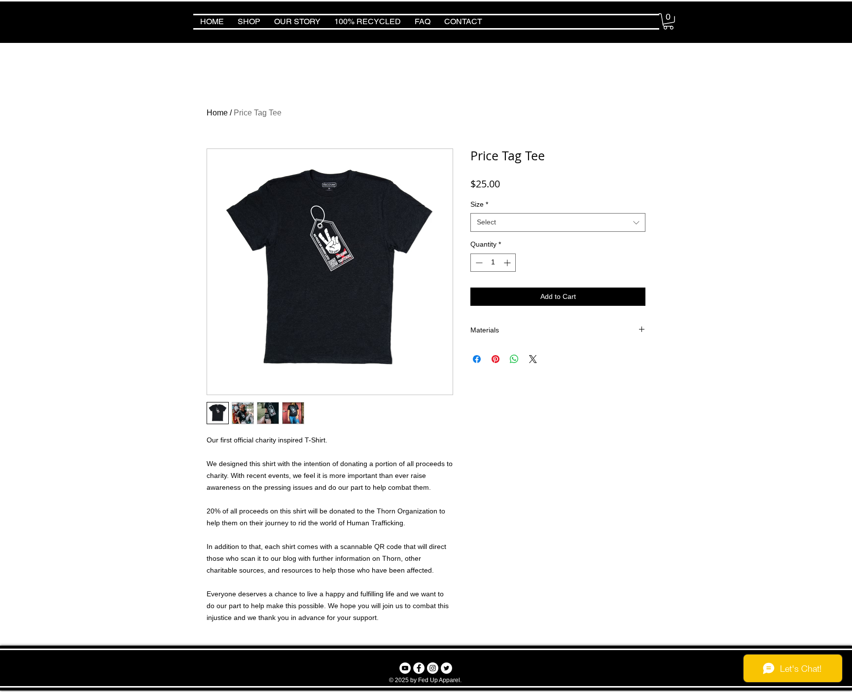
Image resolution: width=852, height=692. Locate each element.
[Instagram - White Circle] (432, 668)
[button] (668, 21)
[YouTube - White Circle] (405, 668)
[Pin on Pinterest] (495, 359)
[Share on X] (533, 359)
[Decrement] (478, 262)
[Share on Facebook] (477, 359)
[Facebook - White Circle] (419, 668)
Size (479, 204)
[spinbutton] (493, 262)
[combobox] (557, 222)
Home (217, 113)
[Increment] (508, 262)
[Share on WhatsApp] (514, 359)
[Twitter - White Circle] (446, 668)
